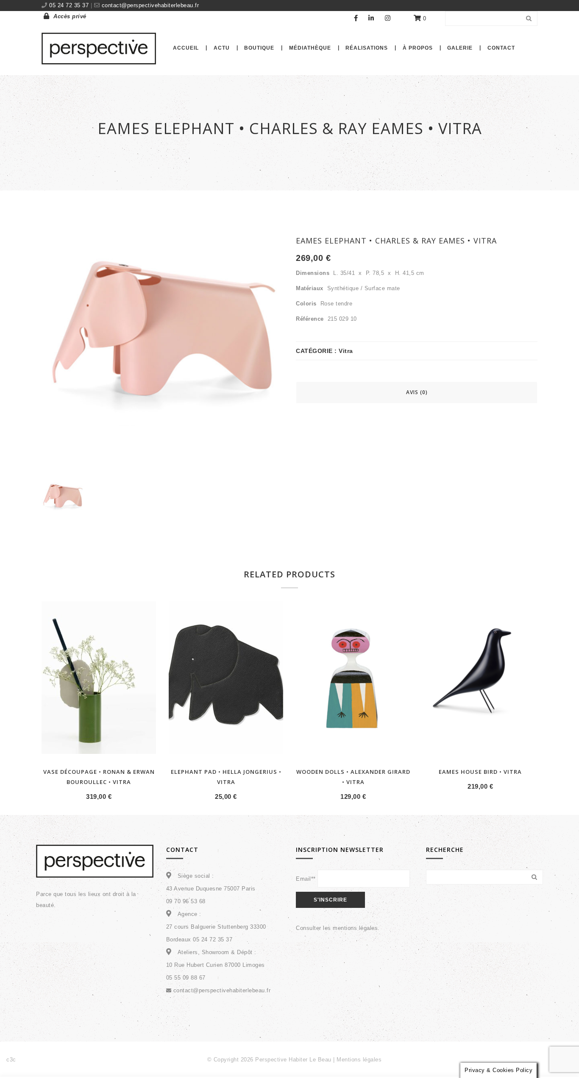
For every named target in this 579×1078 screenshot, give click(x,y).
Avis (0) (417, 392)
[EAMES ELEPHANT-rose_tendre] (63, 500)
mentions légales (355, 928)
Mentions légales (359, 1059)
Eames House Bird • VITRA (480, 772)
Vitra (346, 350)
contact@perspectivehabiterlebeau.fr (149, 5)
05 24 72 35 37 (70, 5)
